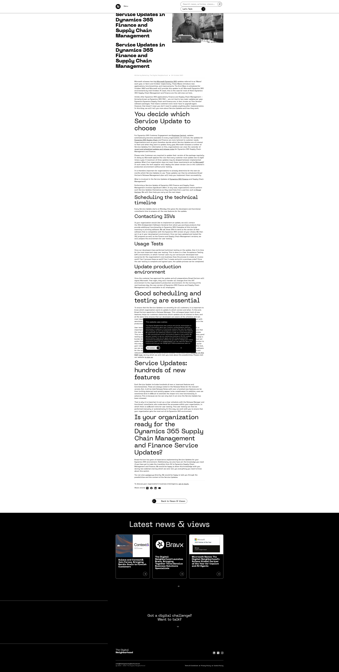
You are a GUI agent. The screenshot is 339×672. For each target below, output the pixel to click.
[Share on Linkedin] (155, 488)
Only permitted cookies (169, 348)
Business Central (179, 135)
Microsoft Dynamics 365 (167, 81)
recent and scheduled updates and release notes (154, 149)
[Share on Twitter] (147, 488)
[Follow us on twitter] (218, 653)
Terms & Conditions (191, 665)
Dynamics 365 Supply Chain (146, 140)
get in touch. (184, 484)
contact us (149, 475)
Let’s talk (166, 627)
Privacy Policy (206, 665)
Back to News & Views (173, 501)
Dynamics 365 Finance (179, 179)
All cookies (151, 348)
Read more (166, 586)
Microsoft (199, 162)
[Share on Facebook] (151, 488)
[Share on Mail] (159, 488)
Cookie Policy (218, 665)
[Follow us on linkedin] (214, 653)
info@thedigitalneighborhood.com (128, 663)
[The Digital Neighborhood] (118, 6)
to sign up (149, 357)
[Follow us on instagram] (222, 653)
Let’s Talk (187, 9)
